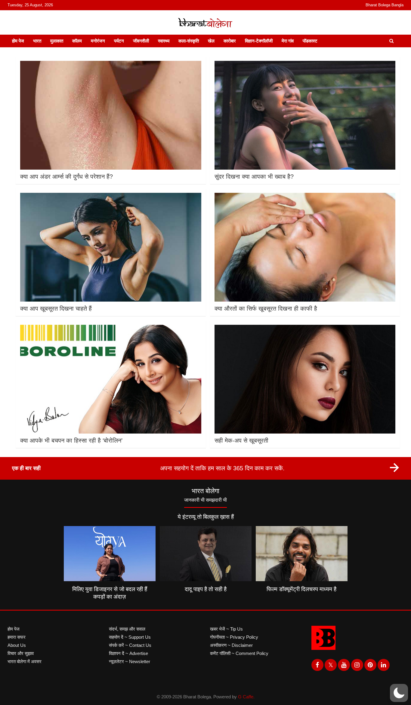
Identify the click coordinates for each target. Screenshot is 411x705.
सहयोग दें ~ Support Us (130, 637)
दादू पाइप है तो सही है (206, 589)
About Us (17, 645)
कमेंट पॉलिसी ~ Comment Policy (239, 653)
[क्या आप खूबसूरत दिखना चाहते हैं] (111, 247)
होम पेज (18, 40)
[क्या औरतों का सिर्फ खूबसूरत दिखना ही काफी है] (305, 247)
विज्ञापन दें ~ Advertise (128, 653)
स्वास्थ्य (163, 40)
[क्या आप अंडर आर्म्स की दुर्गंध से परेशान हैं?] (111, 115)
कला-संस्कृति (188, 40)
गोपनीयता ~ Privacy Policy (234, 637)
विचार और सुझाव (21, 653)
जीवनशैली (141, 40)
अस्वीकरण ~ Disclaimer (231, 645)
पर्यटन (119, 40)
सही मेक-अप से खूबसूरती (241, 440)
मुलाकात (56, 40)
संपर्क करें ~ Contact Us (130, 645)
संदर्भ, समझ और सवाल (127, 628)
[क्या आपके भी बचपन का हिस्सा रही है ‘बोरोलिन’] (111, 379)
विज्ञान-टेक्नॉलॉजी (259, 40)
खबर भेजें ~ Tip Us (226, 628)
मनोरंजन (98, 40)
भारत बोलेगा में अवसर (25, 661)
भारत (37, 40)
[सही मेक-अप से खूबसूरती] (305, 379)
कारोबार (230, 40)
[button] (399, 693)
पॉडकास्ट (310, 40)
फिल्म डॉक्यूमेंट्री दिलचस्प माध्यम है (301, 589)
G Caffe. (246, 696)
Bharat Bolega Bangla (384, 5)
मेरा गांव (288, 40)
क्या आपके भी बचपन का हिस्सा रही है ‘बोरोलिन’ (71, 440)
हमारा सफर (17, 637)
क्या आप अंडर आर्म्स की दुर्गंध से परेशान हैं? (66, 176)
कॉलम (77, 40)
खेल (211, 40)
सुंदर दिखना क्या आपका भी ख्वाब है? (254, 176)
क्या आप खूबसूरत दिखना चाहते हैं (56, 308)
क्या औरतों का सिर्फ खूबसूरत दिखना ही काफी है (266, 308)
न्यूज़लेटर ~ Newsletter (129, 661)
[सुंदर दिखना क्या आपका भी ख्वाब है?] (305, 115)
